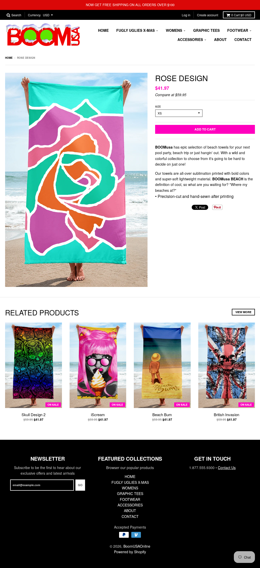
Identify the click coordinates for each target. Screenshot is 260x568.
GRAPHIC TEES (206, 30)
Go (80, 485)
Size (158, 106)
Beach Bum (162, 414)
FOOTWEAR (237, 30)
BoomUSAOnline (136, 546)
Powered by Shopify (130, 551)
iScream (98, 414)
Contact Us (227, 467)
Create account (207, 15)
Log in (186, 15)
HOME (103, 30)
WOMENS (174, 30)
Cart (241, 15)
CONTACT (243, 39)
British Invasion (226, 414)
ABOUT (220, 39)
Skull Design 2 (33, 414)
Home (9, 58)
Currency (34, 15)
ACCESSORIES (190, 39)
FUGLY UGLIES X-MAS (135, 30)
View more (243, 312)
